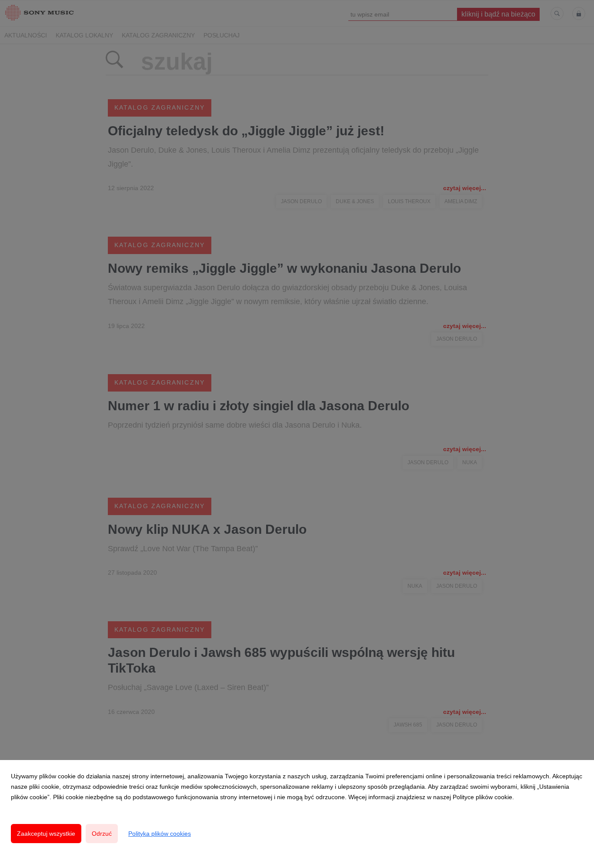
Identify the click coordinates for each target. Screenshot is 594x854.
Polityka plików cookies (159, 833)
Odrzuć (102, 833)
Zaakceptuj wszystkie (46, 833)
